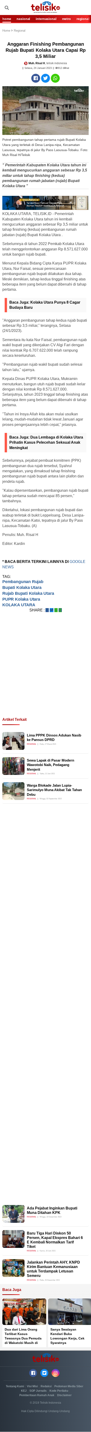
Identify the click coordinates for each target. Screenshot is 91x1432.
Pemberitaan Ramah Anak (36, 1395)
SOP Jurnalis (38, 1390)
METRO (66, 19)
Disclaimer (64, 1395)
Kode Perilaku (58, 1390)
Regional (19, 30)
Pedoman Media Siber (68, 1386)
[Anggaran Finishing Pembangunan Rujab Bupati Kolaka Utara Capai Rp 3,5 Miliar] (35, 78)
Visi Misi (32, 1386)
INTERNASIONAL (46, 19)
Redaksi (46, 1386)
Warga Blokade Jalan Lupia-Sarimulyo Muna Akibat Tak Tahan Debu (54, 789)
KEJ (24, 1390)
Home (6, 30)
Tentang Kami (15, 1386)
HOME (6, 19)
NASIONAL (23, 19)
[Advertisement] (45, 670)
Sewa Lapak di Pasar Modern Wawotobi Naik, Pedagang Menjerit (50, 764)
